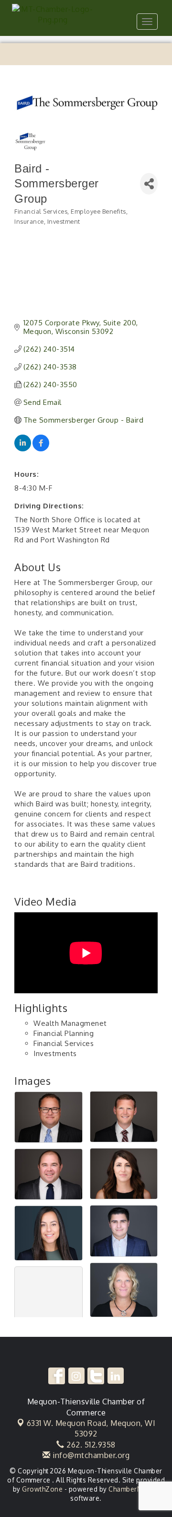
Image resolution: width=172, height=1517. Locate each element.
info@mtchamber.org (90, 1455)
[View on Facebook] (40, 448)
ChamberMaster (134, 1489)
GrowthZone (42, 1489)
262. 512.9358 (90, 1444)
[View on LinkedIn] (22, 448)
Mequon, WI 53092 (91, 1428)
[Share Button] (149, 184)
